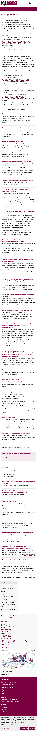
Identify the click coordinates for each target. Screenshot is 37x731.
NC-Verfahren (16, 134)
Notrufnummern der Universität (10, 702)
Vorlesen (4, 707)
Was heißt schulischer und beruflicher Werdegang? (16, 79)
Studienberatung (7, 459)
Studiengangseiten (20, 365)
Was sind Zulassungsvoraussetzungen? (13, 22)
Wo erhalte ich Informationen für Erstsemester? (15, 82)
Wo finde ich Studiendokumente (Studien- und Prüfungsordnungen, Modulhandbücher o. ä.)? (14, 95)
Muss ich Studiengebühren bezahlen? (13, 75)
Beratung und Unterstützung (9, 700)
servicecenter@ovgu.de (9, 609)
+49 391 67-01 (6, 631)
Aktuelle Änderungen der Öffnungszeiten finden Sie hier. (8, 604)
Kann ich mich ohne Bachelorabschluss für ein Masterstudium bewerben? (18, 100)
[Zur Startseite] (11, 3)
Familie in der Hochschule (9, 682)
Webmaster (15, 618)
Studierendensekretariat (23, 485)
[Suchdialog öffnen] (30, 3)
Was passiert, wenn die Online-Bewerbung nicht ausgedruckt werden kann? (18, 91)
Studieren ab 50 (16, 408)
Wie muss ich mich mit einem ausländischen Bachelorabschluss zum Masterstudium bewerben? (18, 106)
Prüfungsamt (29, 372)
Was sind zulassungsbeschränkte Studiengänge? (15, 20)
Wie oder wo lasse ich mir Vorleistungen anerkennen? (17, 71)
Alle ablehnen (24, 728)
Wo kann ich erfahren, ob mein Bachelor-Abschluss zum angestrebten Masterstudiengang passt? (16, 49)
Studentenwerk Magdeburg (11, 470)
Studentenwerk (6, 692)
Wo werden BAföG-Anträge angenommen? (14, 88)
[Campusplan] (18, 669)
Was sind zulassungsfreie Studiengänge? (13, 18)
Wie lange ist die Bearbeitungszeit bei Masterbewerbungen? (18, 103)
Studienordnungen (29, 283)
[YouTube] (2, 644)
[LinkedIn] (14, 641)
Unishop (4, 694)
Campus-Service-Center (10, 457)
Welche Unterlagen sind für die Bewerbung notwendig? (17, 24)
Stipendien (5, 690)
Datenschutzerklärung (8, 724)
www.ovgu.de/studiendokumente (16, 495)
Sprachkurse (7, 410)
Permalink (4, 711)
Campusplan (5, 674)
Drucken (4, 709)
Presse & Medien (6, 635)
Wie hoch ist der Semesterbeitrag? (12, 73)
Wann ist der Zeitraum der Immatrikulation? (14, 109)
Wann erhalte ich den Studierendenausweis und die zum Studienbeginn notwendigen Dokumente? (16, 38)
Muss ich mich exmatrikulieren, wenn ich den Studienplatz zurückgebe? (17, 53)
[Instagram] (2, 641)
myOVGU (20, 164)
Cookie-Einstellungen (7, 728)
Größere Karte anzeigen (7, 671)
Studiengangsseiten (7, 148)
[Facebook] (25, 641)
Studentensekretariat (23, 457)
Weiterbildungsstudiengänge (28, 408)
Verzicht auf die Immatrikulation (14, 303)
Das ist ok (32, 728)
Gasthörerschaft (24, 406)
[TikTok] (8, 641)
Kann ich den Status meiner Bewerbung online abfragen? (17, 56)
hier (22, 175)
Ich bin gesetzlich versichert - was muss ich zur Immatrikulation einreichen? (18, 30)
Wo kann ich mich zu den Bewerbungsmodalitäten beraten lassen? (17, 85)
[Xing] (8, 644)
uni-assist (24, 173)
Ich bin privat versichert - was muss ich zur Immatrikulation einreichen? (17, 34)
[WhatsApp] (20, 641)
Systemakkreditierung (8, 684)
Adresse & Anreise (7, 633)
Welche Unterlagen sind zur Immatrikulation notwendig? (17, 27)
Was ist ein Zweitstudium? (10, 77)
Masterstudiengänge (30, 554)
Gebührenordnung (29, 428)
